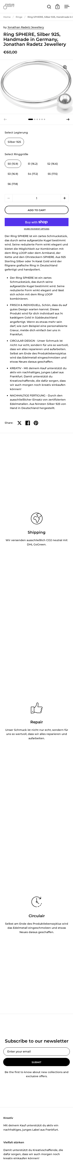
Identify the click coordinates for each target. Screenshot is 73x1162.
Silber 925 (14, 142)
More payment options (36, 229)
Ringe (19, 17)
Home (6, 17)
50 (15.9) (13, 163)
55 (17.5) (53, 174)
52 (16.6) (52, 163)
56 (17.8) (13, 184)
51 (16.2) (33, 163)
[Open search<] (49, 7)
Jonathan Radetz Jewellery (25, 27)
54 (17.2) (33, 174)
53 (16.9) (13, 174)
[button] (68, 119)
